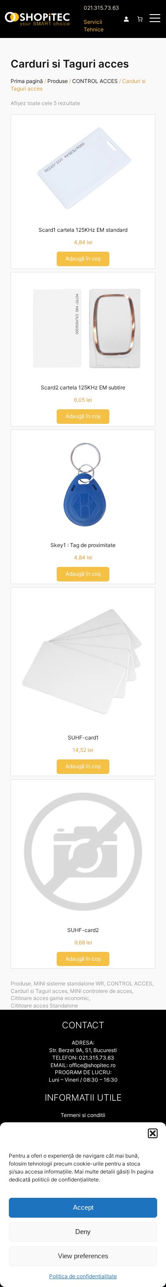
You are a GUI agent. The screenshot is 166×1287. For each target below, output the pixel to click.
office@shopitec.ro (92, 1065)
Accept (83, 1207)
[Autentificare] (126, 19)
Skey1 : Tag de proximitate (83, 545)
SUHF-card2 (83, 930)
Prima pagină (27, 81)
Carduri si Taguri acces (39, 991)
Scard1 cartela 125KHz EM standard (83, 229)
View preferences (83, 1256)
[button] (152, 1133)
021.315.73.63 (101, 7)
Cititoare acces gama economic (50, 998)
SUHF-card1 (83, 737)
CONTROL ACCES (95, 81)
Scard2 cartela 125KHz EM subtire (83, 387)
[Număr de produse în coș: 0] (140, 19)
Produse (57, 81)
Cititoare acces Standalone (44, 1005)
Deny (83, 1231)
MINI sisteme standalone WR (69, 983)
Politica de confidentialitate (83, 1276)
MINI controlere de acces (101, 991)
